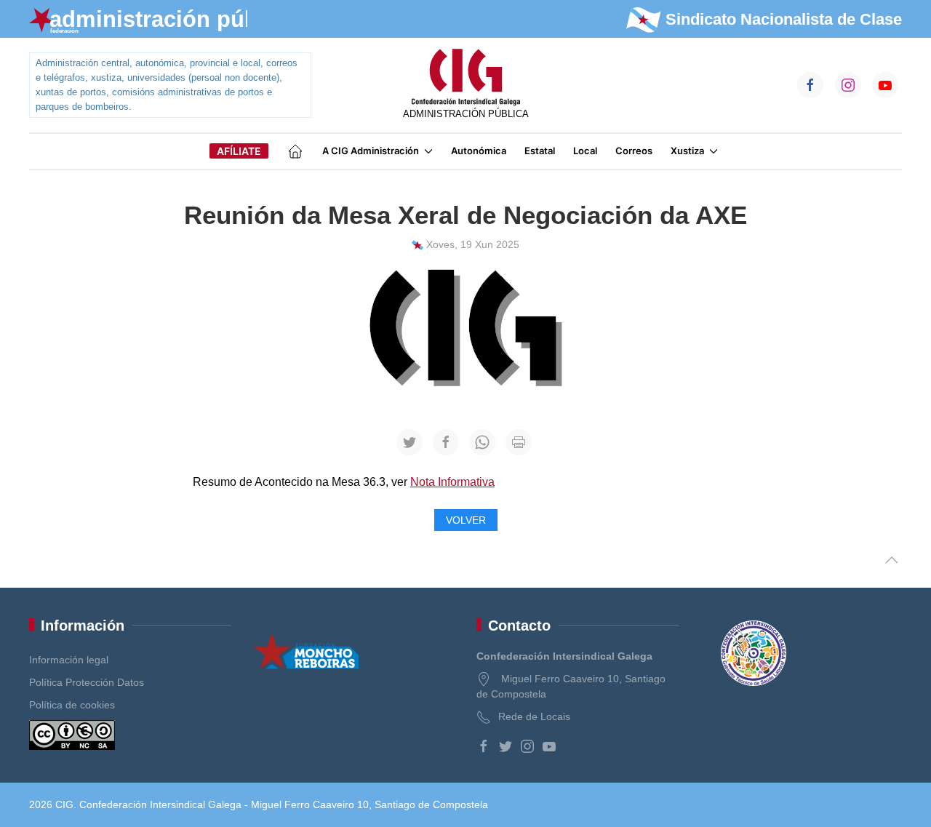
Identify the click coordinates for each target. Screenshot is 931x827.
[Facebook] (483, 746)
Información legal (68, 660)
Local (585, 150)
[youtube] (549, 746)
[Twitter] (505, 746)
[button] (892, 559)
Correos (633, 150)
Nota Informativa (452, 482)
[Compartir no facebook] (446, 442)
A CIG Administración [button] (370, 150)
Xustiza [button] (687, 150)
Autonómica (478, 150)
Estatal (539, 150)
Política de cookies (72, 705)
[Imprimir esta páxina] (519, 442)
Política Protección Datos (86, 682)
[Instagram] (527, 746)
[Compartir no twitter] (409, 442)
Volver (466, 520)
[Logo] (465, 78)
